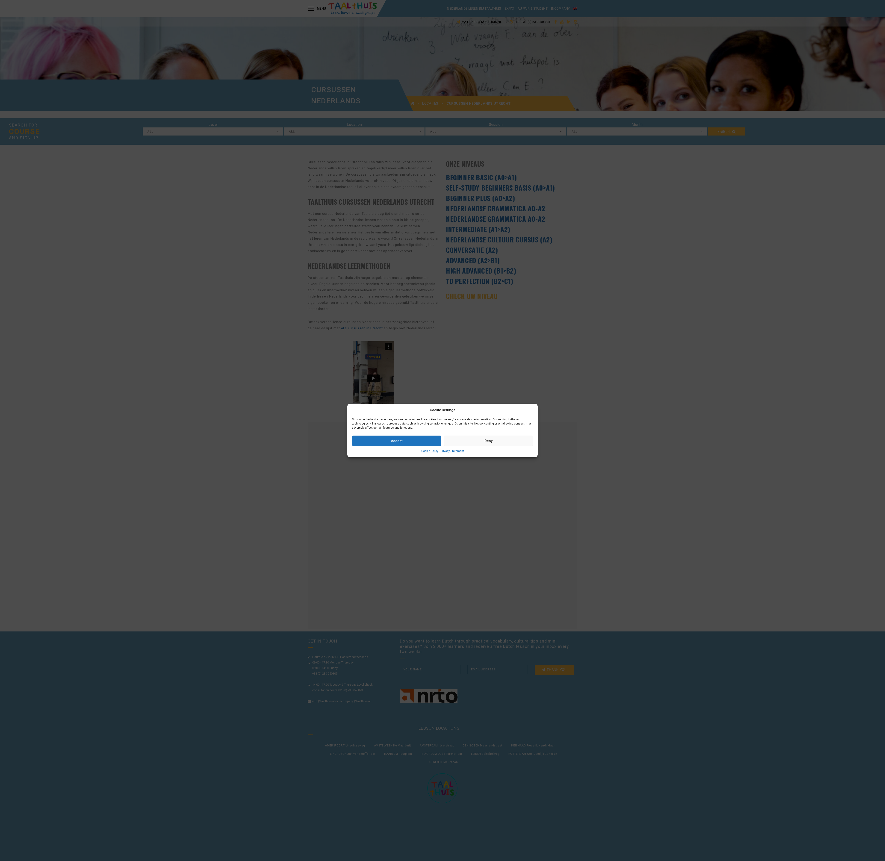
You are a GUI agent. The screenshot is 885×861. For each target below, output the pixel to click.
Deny (488, 441)
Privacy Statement (452, 451)
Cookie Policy (429, 451)
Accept (397, 441)
